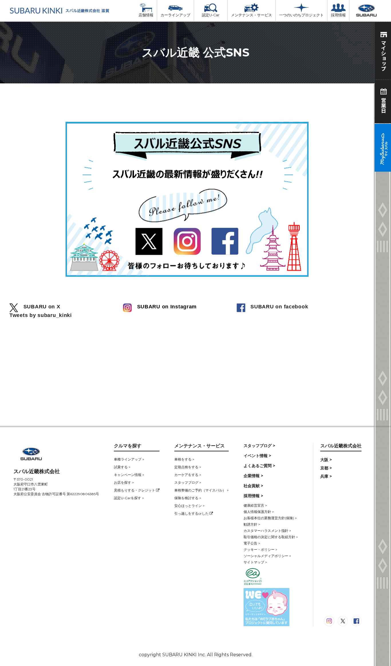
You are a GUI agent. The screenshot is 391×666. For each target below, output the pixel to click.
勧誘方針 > (252, 524)
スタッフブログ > (187, 482)
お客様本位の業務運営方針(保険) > (270, 518)
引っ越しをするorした (192, 513)
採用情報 (338, 15)
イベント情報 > (257, 455)
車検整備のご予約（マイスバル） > (201, 490)
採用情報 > (253, 495)
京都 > (326, 468)
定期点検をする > (187, 467)
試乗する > (122, 467)
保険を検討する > (187, 498)
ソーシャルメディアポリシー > (267, 556)
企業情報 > (253, 475)
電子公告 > (252, 543)
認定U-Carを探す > (129, 498)
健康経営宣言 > (255, 505)
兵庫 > (326, 476)
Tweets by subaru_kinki (40, 315)
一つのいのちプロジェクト (301, 15)
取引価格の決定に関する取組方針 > (271, 537)
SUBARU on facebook (276, 307)
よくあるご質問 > (259, 465)
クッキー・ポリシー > (260, 549)
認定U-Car (211, 15)
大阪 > (326, 459)
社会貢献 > (253, 485)
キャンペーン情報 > (129, 475)
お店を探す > (124, 482)
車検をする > (184, 459)
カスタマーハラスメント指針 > (267, 530)
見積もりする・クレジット (135, 490)
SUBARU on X (39, 307)
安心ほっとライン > (189, 506)
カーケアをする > (187, 475)
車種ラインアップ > (129, 459)
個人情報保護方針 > (259, 512)
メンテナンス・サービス (251, 15)
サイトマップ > (255, 562)
